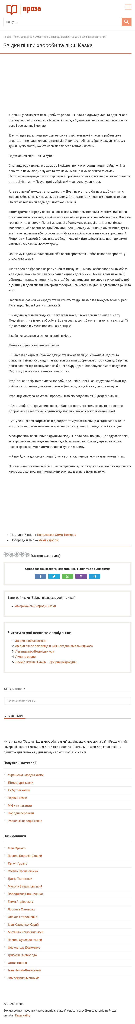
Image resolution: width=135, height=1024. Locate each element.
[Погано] (11, 554)
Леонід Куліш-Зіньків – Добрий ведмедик (45, 662)
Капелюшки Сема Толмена (56, 535)
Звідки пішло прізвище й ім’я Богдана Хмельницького (54, 646)
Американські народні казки (35, 606)
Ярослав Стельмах (21, 909)
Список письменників (24, 978)
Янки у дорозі (49, 540)
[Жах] (6, 554)
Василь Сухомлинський (25, 940)
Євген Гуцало (17, 863)
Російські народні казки (25, 821)
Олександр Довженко (24, 947)
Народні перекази (21, 813)
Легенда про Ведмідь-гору (34, 651)
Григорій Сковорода (22, 955)
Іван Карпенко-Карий (23, 924)
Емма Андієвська (20, 901)
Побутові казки (19, 790)
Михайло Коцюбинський (25, 932)
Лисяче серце (25, 656)
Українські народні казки (26, 775)
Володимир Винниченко (25, 894)
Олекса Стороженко (22, 917)
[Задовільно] (16, 554)
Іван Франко (16, 848)
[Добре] (22, 554)
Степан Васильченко (23, 871)
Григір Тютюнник (20, 878)
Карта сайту (22, 1015)
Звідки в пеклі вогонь (30, 641)
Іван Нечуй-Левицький (24, 970)
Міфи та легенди (20, 805)
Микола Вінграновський (25, 886)
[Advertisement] (67, 83)
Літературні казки (20, 782)
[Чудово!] (27, 554)
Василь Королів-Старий (25, 856)
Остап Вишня (17, 963)
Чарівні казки (17, 798)
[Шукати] (126, 22)
